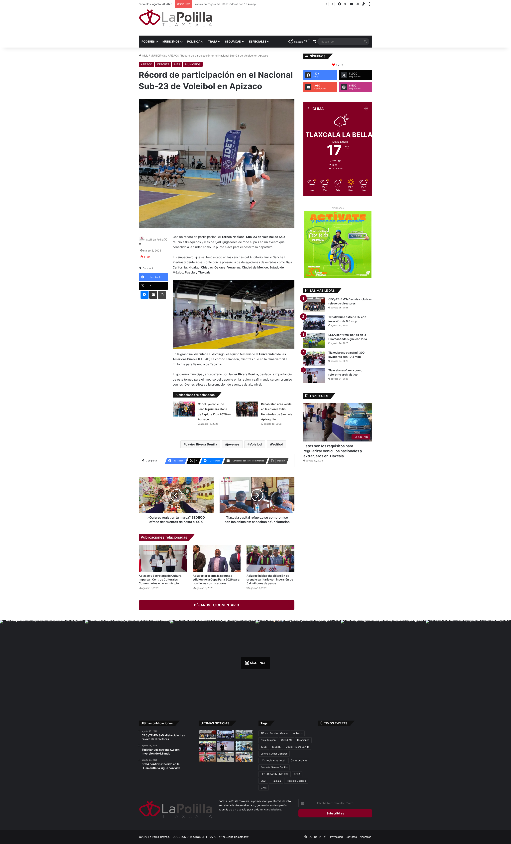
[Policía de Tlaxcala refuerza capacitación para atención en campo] (225, 757)
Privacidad (336, 836)
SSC (263, 780)
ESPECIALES (257, 41)
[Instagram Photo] (42, 663)
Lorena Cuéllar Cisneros (274, 753)
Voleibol (256, 444)
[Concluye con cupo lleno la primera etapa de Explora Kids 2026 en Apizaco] (184, 409)
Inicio (144, 55)
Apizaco (297, 733)
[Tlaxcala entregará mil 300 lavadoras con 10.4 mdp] (314, 358)
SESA (297, 773)
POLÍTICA (193, 41)
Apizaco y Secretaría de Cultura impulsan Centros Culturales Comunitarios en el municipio (160, 579)
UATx (263, 787)
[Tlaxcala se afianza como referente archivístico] (314, 375)
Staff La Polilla (154, 239)
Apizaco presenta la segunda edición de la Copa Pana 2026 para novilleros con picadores (216, 579)
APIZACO (173, 55)
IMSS (264, 746)
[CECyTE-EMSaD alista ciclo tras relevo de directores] (314, 304)
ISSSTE (276, 746)
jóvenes (233, 444)
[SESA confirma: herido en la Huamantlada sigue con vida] (314, 340)
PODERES (148, 41)
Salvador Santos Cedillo (274, 767)
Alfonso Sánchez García (274, 733)
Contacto (351, 836)
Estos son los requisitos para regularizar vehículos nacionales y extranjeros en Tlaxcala (332, 451)
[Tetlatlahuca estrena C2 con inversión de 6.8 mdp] (314, 322)
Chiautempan (268, 740)
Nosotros (365, 836)
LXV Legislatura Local (273, 760)
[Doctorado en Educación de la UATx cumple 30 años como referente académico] (244, 746)
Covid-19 (286, 740)
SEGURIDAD (233, 41)
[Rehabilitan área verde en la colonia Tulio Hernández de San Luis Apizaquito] (247, 409)
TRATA (212, 41)
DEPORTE (163, 64)
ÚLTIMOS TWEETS (333, 723)
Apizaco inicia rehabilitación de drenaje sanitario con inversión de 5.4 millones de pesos (270, 579)
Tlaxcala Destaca (296, 780)
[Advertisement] (295, 21)
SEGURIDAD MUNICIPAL (274, 773)
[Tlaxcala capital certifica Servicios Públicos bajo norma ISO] (244, 757)
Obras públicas (299, 760)
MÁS (177, 64)
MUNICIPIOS (170, 41)
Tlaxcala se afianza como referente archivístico (223, 4)
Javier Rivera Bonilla (201, 444)
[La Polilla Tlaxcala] (176, 18)
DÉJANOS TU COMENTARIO (216, 605)
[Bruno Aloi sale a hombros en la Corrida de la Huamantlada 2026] (207, 757)
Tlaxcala (276, 780)
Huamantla (303, 740)
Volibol (277, 444)
